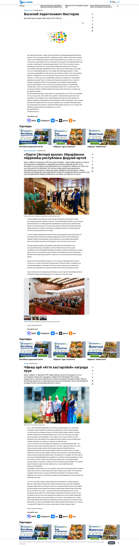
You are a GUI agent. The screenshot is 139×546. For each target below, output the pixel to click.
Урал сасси (25, 1)
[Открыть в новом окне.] (31, 120)
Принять (111, 543)
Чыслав (26, 363)
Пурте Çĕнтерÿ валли (30, 150)
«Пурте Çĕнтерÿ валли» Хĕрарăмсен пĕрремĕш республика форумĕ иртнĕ (51, 6)
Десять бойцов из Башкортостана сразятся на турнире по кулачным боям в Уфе (101, 6)
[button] (88, 296)
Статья (21, 6)
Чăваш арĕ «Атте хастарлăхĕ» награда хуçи (76, 6)
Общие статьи (28, 10)
